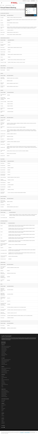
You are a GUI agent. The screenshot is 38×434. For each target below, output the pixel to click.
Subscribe (3, 342)
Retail (2, 385)
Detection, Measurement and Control (6, 346)
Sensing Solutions (3, 395)
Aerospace (2, 376)
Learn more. (30, 6)
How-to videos (3, 400)
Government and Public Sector (5, 379)
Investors (2, 409)
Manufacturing (3, 383)
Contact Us (2, 419)
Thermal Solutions (3, 353)
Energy (2, 378)
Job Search (2, 415)
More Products (3, 355)
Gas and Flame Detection (4, 390)
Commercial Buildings (4, 377)
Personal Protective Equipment (5, 347)
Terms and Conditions (27, 432)
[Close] (37, 432)
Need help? (2, 401)
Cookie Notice (21, 432)
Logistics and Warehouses (4, 384)
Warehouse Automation (4, 354)
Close (35, 15)
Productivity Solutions (4, 371)
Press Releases (3, 408)
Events (2, 410)
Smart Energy (3, 352)
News (2, 407)
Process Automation (3, 348)
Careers (2, 414)
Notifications (3, 423)
